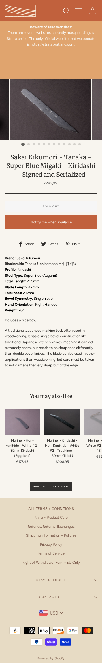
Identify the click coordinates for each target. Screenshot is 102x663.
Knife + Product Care (51, 517)
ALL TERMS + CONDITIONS (51, 508)
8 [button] (59, 144)
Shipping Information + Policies (51, 535)
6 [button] (49, 144)
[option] (51, 36)
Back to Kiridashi (54, 486)
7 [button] (54, 144)
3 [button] (34, 144)
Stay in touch (51, 580)
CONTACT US (51, 597)
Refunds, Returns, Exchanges (51, 526)
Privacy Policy (51, 544)
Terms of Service (51, 553)
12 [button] (79, 144)
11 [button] (74, 144)
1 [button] (23, 144)
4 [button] (39, 144)
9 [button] (64, 144)
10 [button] (69, 144)
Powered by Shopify (51, 658)
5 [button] (44, 144)
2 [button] (28, 144)
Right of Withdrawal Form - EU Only (51, 562)
